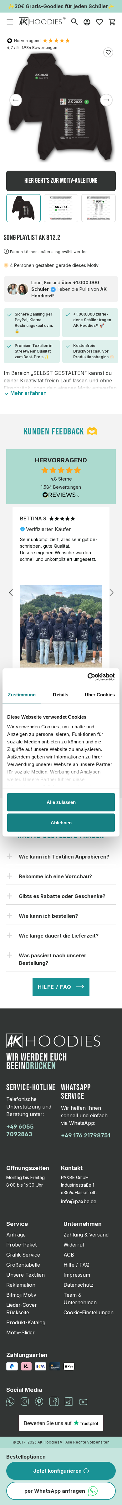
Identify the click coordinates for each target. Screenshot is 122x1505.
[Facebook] (53, 1401)
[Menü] (10, 21)
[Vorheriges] (15, 100)
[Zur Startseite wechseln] (42, 21)
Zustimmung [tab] (22, 694)
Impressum (77, 1275)
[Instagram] (25, 1401)
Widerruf (74, 1245)
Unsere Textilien (25, 1275)
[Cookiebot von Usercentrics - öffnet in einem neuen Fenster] (88, 677)
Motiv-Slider (20, 1332)
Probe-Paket (21, 1245)
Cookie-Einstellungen (89, 1312)
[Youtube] (83, 1401)
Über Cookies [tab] (100, 694)
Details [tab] (60, 694)
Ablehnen (61, 822)
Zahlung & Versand (86, 1234)
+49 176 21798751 (85, 1135)
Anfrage (16, 1234)
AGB (69, 1255)
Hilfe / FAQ (76, 1265)
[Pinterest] (39, 1401)
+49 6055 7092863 (20, 1130)
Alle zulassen (61, 802)
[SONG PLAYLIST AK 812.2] (61, 106)
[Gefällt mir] (108, 52)
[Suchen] (74, 21)
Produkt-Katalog (25, 1322)
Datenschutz (79, 1285)
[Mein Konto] (87, 21)
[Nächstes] (106, 100)
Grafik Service (23, 1255)
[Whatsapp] (10, 1401)
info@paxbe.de (78, 1201)
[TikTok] (69, 1401)
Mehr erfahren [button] (28, 393)
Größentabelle (23, 1265)
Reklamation (20, 1285)
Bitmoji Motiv (21, 1295)
